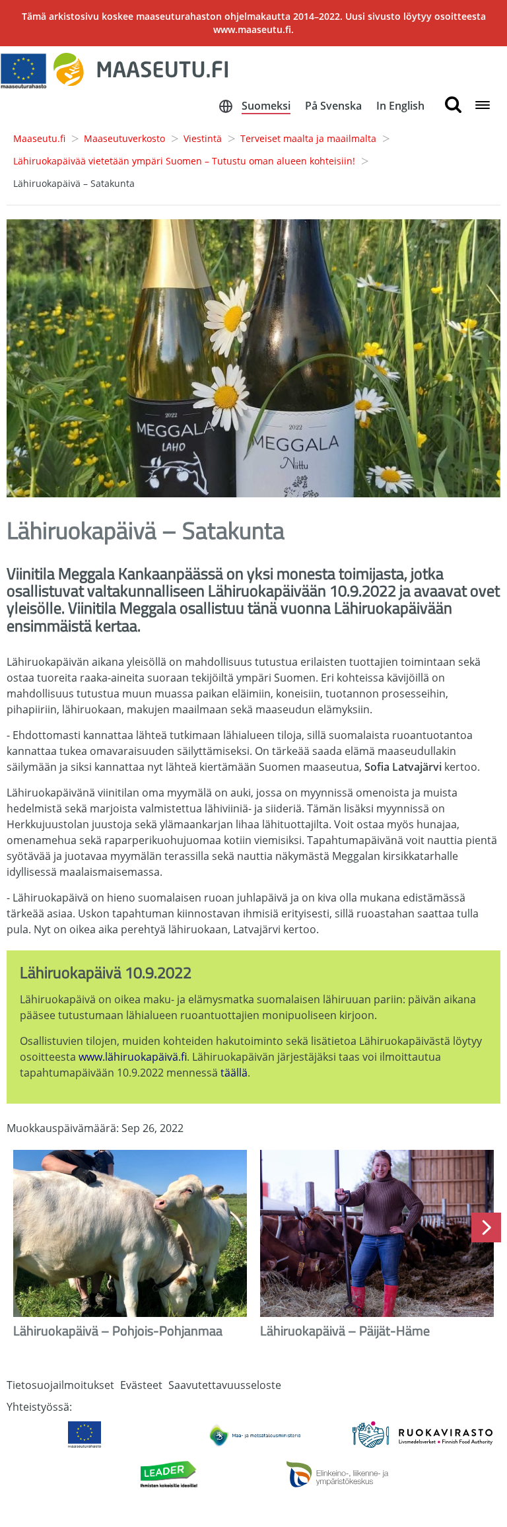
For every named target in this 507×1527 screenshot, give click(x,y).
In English (400, 105)
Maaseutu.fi (39, 138)
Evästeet (141, 1385)
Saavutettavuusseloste (224, 1385)
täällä (234, 1072)
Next (486, 1227)
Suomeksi (266, 105)
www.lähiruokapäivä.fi (133, 1056)
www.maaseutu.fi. (253, 29)
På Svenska (333, 105)
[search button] (453, 105)
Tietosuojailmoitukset (60, 1385)
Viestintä (203, 138)
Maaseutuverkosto (124, 138)
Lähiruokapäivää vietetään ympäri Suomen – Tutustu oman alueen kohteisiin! (184, 161)
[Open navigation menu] (482, 106)
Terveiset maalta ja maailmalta (308, 138)
